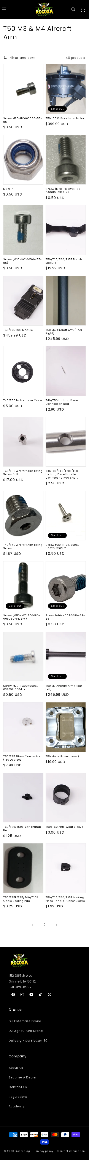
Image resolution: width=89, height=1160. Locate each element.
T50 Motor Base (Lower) (62, 756)
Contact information (71, 1151)
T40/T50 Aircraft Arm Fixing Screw (22, 546)
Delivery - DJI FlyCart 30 (28, 1041)
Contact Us (18, 1087)
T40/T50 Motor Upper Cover (22, 400)
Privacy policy (44, 1151)
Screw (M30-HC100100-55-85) (22, 261)
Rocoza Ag (23, 1150)
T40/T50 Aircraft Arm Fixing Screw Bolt (22, 472)
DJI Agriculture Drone (26, 1031)
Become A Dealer (23, 1077)
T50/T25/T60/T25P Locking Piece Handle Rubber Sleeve (65, 899)
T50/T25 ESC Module (18, 330)
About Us (16, 1068)
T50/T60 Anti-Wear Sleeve (64, 827)
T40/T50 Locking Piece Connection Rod (62, 402)
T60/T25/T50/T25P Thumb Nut (22, 828)
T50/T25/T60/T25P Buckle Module (64, 261)
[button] (73, 9)
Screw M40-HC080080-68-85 (65, 617)
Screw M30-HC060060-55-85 (22, 120)
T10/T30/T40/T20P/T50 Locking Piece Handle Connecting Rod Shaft (62, 474)
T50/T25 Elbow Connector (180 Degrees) (21, 758)
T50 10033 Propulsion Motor (65, 118)
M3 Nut (8, 189)
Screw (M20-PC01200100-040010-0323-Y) (64, 190)
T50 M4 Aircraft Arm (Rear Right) (64, 331)
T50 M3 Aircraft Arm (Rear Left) (64, 687)
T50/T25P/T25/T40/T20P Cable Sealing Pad (20, 899)
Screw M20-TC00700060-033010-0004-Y (21, 687)
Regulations (18, 1097)
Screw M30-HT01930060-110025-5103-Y (63, 546)
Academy (16, 1106)
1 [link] (32, 925)
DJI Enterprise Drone (25, 1021)
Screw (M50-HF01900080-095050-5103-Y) (21, 617)
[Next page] (56, 925)
